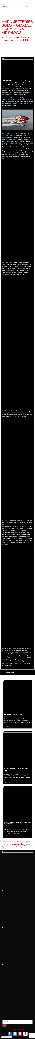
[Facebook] (10, 1034)
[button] (22, 5)
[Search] (4, 1025)
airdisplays (19, 844)
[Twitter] (15, 1034)
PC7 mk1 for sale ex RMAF (13, 715)
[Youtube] (20, 1034)
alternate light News (17, 1029)
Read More (7, 726)
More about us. (9, 672)
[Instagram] (25, 1034)
